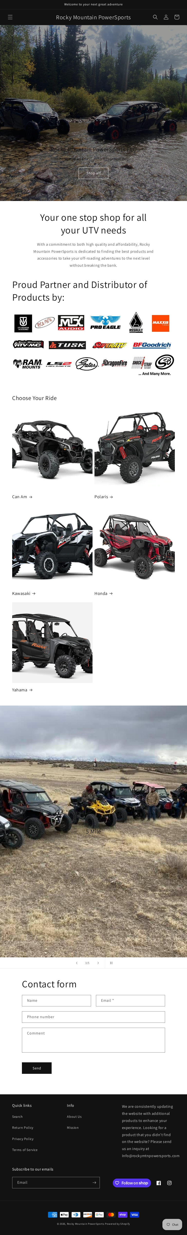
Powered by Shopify (117, 1223)
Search (17, 1116)
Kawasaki (21, 593)
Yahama (20, 690)
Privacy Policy (22, 1139)
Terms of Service (25, 1150)
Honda (101, 593)
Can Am (19, 496)
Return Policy (22, 1127)
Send (37, 1068)
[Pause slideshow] (110, 963)
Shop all (93, 173)
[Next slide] (98, 963)
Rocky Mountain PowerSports (86, 1223)
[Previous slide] (76, 963)
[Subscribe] (94, 1182)
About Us (74, 1116)
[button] (10, 17)
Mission (73, 1127)
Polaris (101, 496)
